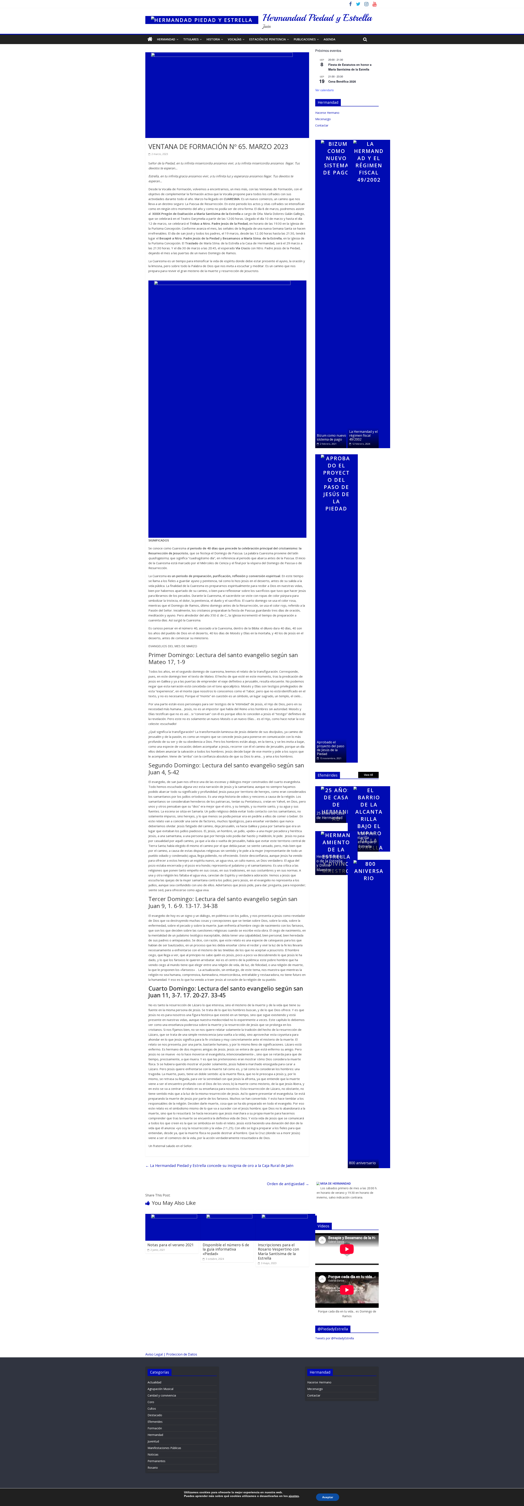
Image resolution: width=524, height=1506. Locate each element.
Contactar (321, 125)
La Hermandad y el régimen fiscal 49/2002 (363, 435)
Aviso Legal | (155, 1354)
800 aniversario (362, 1162)
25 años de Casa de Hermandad (330, 815)
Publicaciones (305, 39)
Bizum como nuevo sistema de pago (331, 437)
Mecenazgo (323, 119)
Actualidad (154, 1382)
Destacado (155, 1415)
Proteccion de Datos (181, 1354)
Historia (213, 39)
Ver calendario (324, 90)
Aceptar (327, 1497)
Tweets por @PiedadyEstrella (334, 1338)
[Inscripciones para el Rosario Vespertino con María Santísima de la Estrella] (286, 1212)
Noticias (153, 1454)
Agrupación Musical (160, 1389)
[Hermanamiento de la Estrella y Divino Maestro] (336, 829)
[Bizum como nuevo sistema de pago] (336, 138)
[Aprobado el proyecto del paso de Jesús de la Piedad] (336, 452)
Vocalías (234, 39)
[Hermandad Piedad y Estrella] (201, 14)
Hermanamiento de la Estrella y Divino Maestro (329, 863)
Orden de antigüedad (288, 1183)
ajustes (294, 1496)
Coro (151, 1402)
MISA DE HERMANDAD (335, 1183)
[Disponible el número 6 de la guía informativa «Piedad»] (231, 1212)
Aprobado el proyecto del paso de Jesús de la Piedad (330, 748)
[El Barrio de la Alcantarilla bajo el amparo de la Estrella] (369, 784)
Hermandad (166, 39)
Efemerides (155, 1422)
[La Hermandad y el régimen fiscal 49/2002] (369, 138)
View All (368, 775)
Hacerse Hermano (327, 113)
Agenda (329, 39)
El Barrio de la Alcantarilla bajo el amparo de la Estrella (362, 839)
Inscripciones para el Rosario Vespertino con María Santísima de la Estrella (278, 1251)
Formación (155, 1428)
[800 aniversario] (369, 858)
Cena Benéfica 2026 (342, 81)
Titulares (191, 39)
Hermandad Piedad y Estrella (317, 17)
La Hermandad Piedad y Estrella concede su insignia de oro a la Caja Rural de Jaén (219, 1165)
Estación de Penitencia (267, 39)
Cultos (152, 1408)
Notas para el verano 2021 (170, 1244)
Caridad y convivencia (162, 1395)
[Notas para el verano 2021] (175, 1212)
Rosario (153, 1468)
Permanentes (156, 1461)
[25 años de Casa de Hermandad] (336, 784)
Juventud (153, 1441)
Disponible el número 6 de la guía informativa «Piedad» (226, 1249)
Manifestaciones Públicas (164, 1448)
